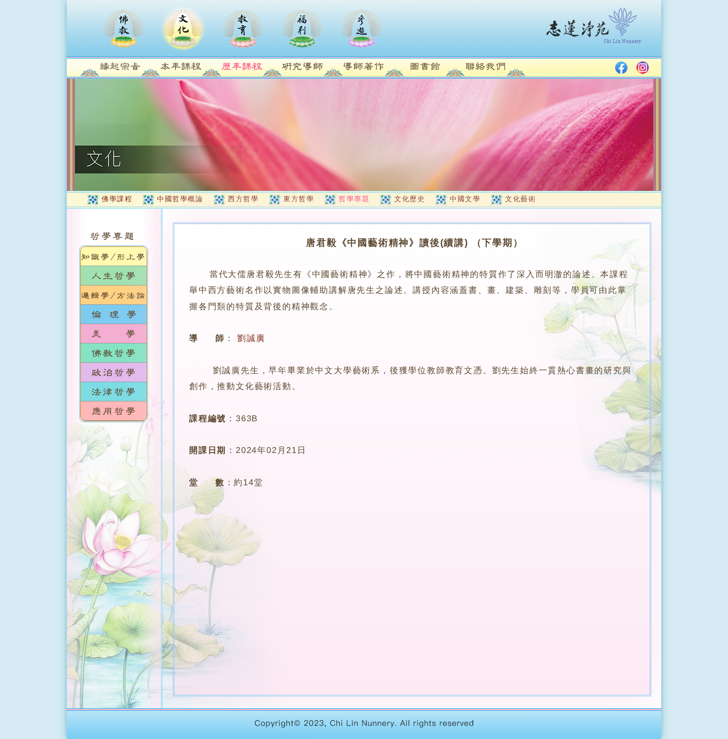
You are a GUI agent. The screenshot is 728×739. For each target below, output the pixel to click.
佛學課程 (117, 199)
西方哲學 (243, 199)
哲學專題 (354, 199)
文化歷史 (409, 199)
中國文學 (465, 199)
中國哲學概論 (180, 199)
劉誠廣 (251, 338)
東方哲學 (298, 199)
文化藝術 (520, 199)
